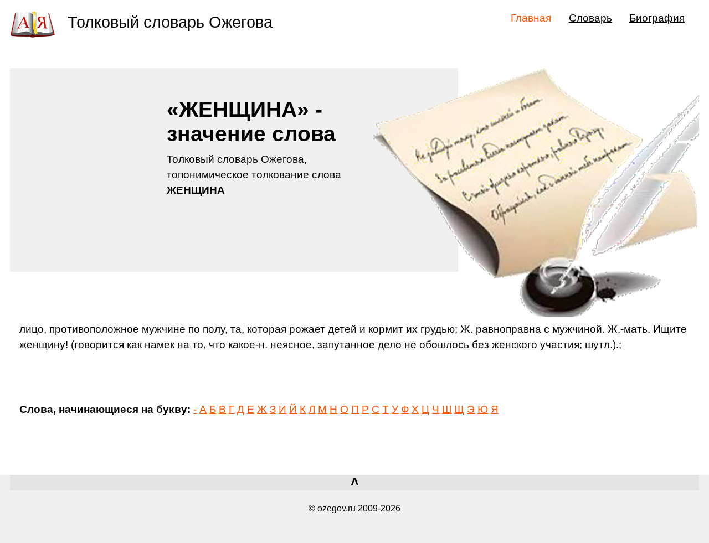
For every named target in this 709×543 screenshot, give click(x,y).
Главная (531, 18)
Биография (657, 18)
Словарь (590, 18)
